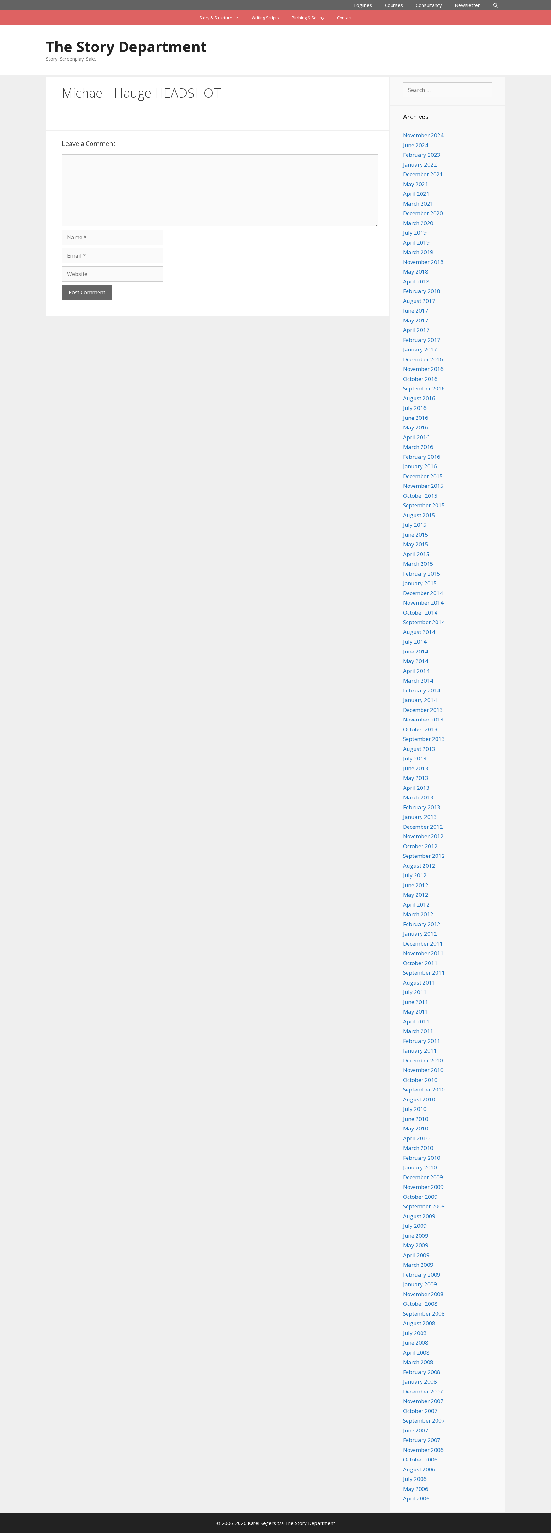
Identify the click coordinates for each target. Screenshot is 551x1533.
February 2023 (421, 154)
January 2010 (420, 1167)
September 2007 (424, 1420)
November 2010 (423, 1070)
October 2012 (420, 846)
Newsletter (467, 5)
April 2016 (416, 437)
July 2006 (415, 1479)
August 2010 (419, 1099)
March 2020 (418, 223)
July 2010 (415, 1109)
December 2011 (423, 943)
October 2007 (420, 1411)
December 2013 (423, 710)
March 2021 (418, 203)
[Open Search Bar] (495, 5)
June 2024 (415, 145)
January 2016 (420, 466)
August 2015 (419, 515)
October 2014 (420, 612)
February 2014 (421, 690)
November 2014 (423, 602)
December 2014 (423, 593)
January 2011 (420, 1050)
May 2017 (415, 320)
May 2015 (415, 544)
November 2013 (423, 719)
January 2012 (420, 933)
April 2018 (416, 281)
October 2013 (420, 729)
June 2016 (415, 417)
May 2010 (415, 1128)
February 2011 (421, 1041)
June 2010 (415, 1118)
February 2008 (421, 1372)
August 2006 (419, 1469)
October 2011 (420, 963)
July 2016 (415, 408)
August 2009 (419, 1216)
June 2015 (415, 534)
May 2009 (415, 1245)
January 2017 (420, 349)
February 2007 (421, 1440)
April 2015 (416, 554)
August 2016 (419, 398)
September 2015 (424, 505)
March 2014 (418, 680)
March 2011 (418, 1031)
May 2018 (415, 271)
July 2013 (415, 758)
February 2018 (421, 291)
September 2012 (424, 855)
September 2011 (424, 972)
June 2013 (415, 768)
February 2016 (421, 456)
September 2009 (424, 1206)
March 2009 (418, 1264)
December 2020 (423, 213)
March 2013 (418, 797)
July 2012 (415, 875)
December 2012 (423, 826)
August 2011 (419, 982)
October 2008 (420, 1303)
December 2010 (423, 1060)
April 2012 (416, 904)
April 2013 (416, 787)
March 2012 (418, 914)
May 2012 (415, 894)
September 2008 (424, 1313)
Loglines (363, 5)
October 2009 (420, 1196)
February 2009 (421, 1274)
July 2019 (415, 232)
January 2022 (420, 164)
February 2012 (421, 924)
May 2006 (415, 1488)
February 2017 (421, 340)
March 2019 (418, 252)
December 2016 (423, 359)
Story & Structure (215, 17)
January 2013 (420, 816)
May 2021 (415, 184)
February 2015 (421, 573)
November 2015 (423, 485)
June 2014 (415, 651)
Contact (344, 17)
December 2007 (423, 1391)
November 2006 (423, 1450)
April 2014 (416, 671)
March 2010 (418, 1148)
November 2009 (423, 1186)
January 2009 (420, 1284)
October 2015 (420, 495)
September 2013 (424, 739)
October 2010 (420, 1080)
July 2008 (415, 1333)
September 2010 (424, 1089)
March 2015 (418, 563)
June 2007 (415, 1430)
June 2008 (415, 1342)
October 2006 (420, 1459)
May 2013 (415, 778)
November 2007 (423, 1401)
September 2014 (424, 622)
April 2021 (416, 193)
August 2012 (419, 865)
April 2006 (416, 1498)
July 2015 (415, 524)
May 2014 (415, 661)
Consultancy (429, 5)
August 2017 (419, 301)
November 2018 (423, 262)
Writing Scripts (265, 17)
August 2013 (419, 748)
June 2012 (415, 885)
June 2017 (415, 310)
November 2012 (423, 836)
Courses (394, 5)
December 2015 (423, 476)
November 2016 (423, 369)
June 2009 (415, 1235)
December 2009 (423, 1177)
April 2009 (416, 1255)
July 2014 (415, 641)
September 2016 (424, 388)
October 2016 (420, 378)
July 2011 (415, 992)
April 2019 (416, 242)
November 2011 (423, 953)
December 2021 (423, 174)
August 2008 (419, 1323)
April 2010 (416, 1138)
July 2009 (415, 1225)
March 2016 (418, 446)
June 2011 (415, 1002)
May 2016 (415, 427)
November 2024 (423, 135)
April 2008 (416, 1352)
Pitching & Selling (308, 17)
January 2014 (420, 700)
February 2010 (421, 1157)
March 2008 (418, 1362)
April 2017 (416, 330)
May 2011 (415, 1011)
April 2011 (416, 1021)
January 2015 (420, 583)
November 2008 (423, 1294)
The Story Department (126, 46)
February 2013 (421, 807)
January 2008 (420, 1381)
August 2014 (419, 632)
